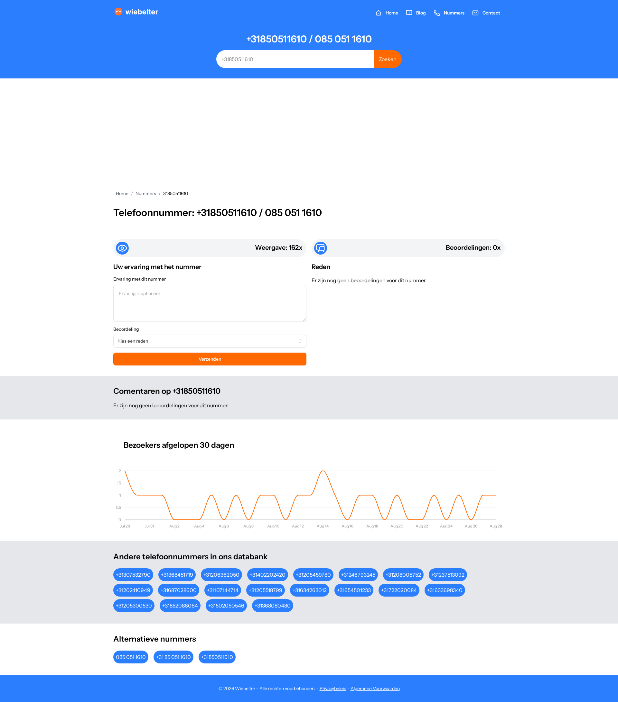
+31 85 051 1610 (173, 657)
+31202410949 (133, 590)
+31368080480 (273, 605)
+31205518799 (265, 590)
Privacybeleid (333, 688)
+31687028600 (179, 590)
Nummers (146, 193)
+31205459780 (313, 575)
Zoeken (388, 59)
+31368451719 (177, 575)
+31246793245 (358, 575)
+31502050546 (226, 605)
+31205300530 (134, 605)
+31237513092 (447, 575)
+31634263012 (310, 590)
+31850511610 (217, 657)
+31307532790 (133, 575)
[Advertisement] (309, 127)
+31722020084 (399, 590)
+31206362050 (221, 575)
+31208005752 (403, 575)
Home (122, 193)
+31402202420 (268, 575)
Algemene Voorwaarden (375, 688)
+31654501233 (354, 590)
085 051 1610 (131, 657)
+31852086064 (180, 605)
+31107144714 (223, 590)
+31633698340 (445, 590)
